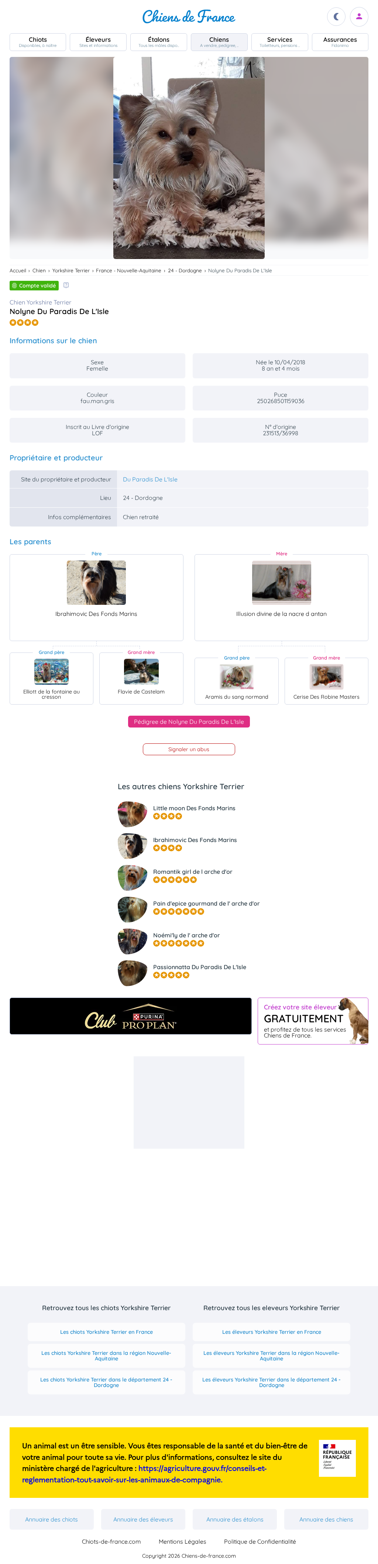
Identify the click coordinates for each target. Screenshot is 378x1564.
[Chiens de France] (189, 17)
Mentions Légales (182, 1541)
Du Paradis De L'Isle (150, 479)
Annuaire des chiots (51, 1519)
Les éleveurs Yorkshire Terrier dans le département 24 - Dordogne (271, 1382)
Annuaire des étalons (235, 1519)
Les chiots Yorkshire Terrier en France (106, 1332)
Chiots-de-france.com (111, 1541)
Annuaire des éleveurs (143, 1519)
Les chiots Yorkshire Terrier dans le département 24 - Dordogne (106, 1382)
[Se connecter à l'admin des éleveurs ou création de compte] (359, 17)
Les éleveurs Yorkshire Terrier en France (271, 1332)
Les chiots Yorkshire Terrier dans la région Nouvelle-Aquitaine (106, 1356)
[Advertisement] (189, 1102)
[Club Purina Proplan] (131, 1016)
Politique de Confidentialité (260, 1541)
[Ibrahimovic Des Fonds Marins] (96, 582)
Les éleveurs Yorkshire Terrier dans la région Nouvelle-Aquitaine (271, 1356)
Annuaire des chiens (326, 1519)
